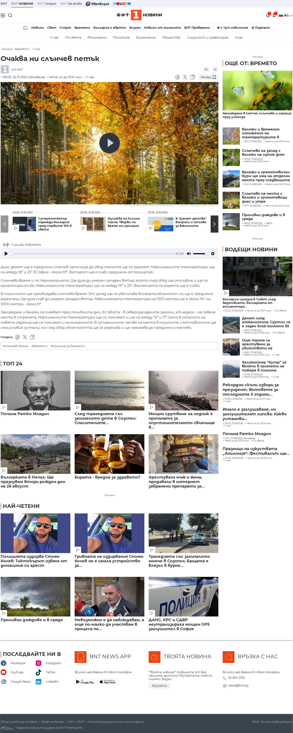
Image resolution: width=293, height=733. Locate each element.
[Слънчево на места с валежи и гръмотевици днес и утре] (231, 200)
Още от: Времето (251, 63)
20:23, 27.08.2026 (234, 311)
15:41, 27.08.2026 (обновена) (240, 438)
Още (239, 37)
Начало (7, 49)
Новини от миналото (162, 28)
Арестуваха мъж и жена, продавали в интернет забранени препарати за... (177, 482)
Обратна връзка (52, 721)
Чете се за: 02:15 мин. (259, 423)
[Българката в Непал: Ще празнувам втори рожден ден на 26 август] (35, 454)
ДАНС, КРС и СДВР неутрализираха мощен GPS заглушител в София (179, 624)
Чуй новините (236, 28)
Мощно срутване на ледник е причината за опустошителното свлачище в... (182, 421)
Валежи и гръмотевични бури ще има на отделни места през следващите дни (266, 176)
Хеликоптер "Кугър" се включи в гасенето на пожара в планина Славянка (264, 366)
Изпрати (159, 686)
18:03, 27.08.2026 (253, 330)
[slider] (92, 254)
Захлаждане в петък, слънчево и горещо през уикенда (257, 115)
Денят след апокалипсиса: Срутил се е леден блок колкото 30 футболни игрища (266, 322)
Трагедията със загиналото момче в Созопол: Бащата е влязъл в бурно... (179, 561)
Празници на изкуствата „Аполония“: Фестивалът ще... (256, 451)
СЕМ (71, 721)
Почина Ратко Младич (25, 414)
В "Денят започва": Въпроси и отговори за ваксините (193, 222)
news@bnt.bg (238, 685)
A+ (206, 69)
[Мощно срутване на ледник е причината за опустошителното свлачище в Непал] (183, 390)
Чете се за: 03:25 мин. (256, 377)
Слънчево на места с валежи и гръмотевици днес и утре (264, 197)
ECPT (80, 721)
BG (287, 15)
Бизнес (135, 28)
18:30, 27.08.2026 (253, 352)
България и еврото (109, 28)
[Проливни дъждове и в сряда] (35, 596)
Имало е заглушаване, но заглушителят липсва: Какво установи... (255, 414)
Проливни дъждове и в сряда (32, 620)
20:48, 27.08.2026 (234, 458)
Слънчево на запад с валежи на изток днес (263, 153)
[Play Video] (109, 143)
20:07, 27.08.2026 (234, 423)
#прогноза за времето (68, 346)
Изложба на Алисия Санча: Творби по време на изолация (124, 222)
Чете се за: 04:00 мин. (257, 333)
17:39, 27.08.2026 (233, 399)
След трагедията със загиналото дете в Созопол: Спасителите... (105, 418)
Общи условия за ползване (19, 721)
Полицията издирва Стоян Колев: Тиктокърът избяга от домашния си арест (34, 561)
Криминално (146, 37)
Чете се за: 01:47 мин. (258, 399)
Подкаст (262, 28)
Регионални (97, 37)
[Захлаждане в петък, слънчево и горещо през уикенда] (257, 90)
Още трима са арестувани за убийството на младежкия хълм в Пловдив (259, 344)
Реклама (109, 495)
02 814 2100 (236, 677)
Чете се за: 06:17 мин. (259, 311)
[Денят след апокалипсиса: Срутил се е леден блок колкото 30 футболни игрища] (231, 325)
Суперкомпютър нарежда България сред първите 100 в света (55, 224)
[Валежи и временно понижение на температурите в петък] (231, 136)
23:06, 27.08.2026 (253, 374)
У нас (54, 37)
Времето (82, 28)
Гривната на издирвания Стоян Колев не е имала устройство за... (109, 561)
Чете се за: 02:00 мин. (257, 355)
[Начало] (25, 27)
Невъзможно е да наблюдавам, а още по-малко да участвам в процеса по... (109, 624)
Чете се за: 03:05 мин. (259, 458)
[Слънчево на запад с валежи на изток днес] (231, 157)
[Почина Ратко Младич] (35, 390)
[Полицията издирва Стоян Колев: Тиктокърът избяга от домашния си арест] (35, 533)
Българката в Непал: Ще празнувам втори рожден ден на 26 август (33, 482)
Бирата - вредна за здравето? (107, 477)
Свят (51, 28)
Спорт (65, 28)
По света (73, 37)
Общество (171, 37)
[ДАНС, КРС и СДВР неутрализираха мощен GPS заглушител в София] (183, 596)
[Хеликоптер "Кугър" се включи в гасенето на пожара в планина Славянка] (231, 369)
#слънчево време (15, 346)
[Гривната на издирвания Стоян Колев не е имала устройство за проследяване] (109, 533)
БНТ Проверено (197, 28)
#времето (39, 346)
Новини (37, 28)
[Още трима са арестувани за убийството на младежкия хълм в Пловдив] (231, 347)
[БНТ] (6, 69)
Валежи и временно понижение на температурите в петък (260, 133)
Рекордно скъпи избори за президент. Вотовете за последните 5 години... (251, 390)
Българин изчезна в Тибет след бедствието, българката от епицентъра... (249, 303)
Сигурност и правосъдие (207, 37)
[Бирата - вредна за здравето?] (109, 454)
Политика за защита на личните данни (116, 721)
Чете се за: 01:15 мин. (237, 441)
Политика (121, 37)
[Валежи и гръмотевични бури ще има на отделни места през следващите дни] (231, 178)
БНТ (4, 4)
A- (215, 69)
